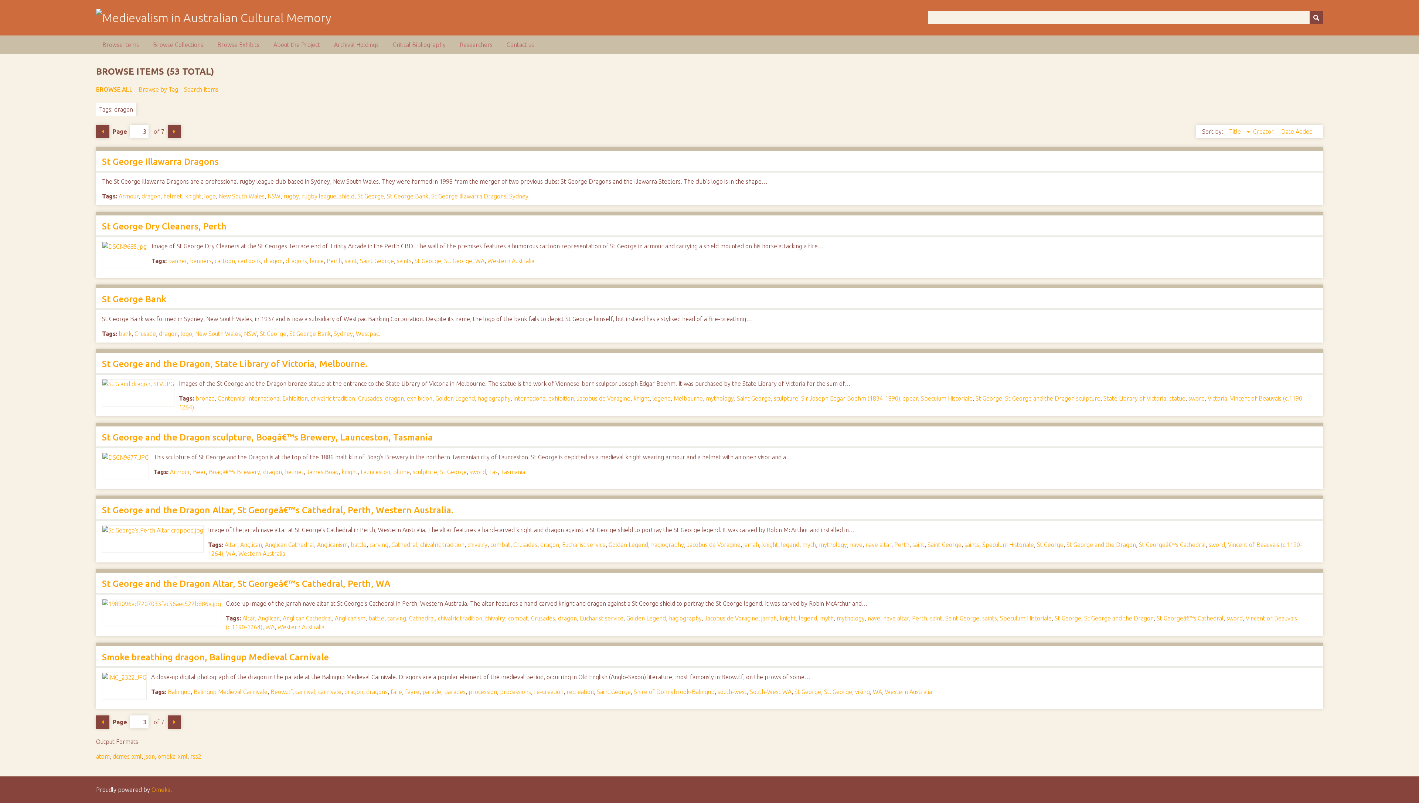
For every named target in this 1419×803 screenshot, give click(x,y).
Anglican (251, 544)
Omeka (161, 789)
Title (1235, 131)
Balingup (179, 691)
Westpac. (368, 333)
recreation (580, 691)
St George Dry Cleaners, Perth (164, 226)
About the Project (296, 44)
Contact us (520, 44)
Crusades (370, 398)
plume (401, 472)
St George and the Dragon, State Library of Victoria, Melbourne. (234, 364)
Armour (129, 196)
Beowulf (281, 691)
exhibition (419, 398)
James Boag (322, 472)
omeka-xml (172, 756)
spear (910, 398)
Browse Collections (178, 44)
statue (1177, 398)
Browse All (114, 89)
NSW (274, 196)
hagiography (494, 398)
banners (201, 261)
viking (862, 691)
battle (359, 544)
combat (500, 544)
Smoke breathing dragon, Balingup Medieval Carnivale (215, 657)
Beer (199, 472)
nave (856, 544)
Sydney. (519, 196)
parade (431, 691)
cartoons (249, 261)
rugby (291, 196)
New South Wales (242, 196)
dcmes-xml (127, 756)
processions (515, 691)
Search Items (201, 89)
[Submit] (1316, 17)
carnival (305, 691)
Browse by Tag (158, 89)
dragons (296, 261)
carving (379, 544)
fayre (412, 691)
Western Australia (510, 261)
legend (662, 398)
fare (396, 691)
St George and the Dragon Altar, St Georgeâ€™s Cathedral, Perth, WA (246, 584)
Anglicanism (332, 544)
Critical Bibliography (419, 44)
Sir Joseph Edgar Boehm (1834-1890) (850, 398)
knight (193, 196)
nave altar (878, 544)
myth (809, 544)
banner (177, 261)
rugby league (319, 196)
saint (351, 261)
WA (479, 261)
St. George (458, 261)
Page (120, 131)
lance (317, 261)
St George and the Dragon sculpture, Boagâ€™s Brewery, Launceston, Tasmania (267, 437)
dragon (151, 196)
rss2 (195, 756)
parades (455, 691)
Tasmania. (514, 472)
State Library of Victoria (1134, 398)
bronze (205, 398)
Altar (231, 544)
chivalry (477, 544)
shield (346, 196)
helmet (172, 196)
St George (370, 196)
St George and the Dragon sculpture (1052, 398)
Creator (1264, 131)
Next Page (174, 131)
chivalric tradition (333, 398)
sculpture (786, 398)
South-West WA (771, 691)
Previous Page (102, 131)
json (149, 756)
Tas (493, 472)
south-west (732, 691)
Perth (334, 261)
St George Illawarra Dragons (160, 162)
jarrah (751, 544)
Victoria (1217, 398)
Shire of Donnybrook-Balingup (674, 691)
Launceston (375, 472)
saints (404, 261)
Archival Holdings (356, 44)
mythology (720, 398)
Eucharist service (584, 544)
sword (1196, 398)
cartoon (225, 261)
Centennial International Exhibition (263, 398)
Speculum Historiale (947, 398)
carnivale (329, 691)
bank (125, 333)
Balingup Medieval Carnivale (231, 691)
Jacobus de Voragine (603, 398)
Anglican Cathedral (289, 544)
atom (103, 756)
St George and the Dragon (1101, 544)
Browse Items (120, 44)
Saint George (377, 261)
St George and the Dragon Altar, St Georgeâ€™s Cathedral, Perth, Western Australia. (277, 510)
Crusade (145, 333)
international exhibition (544, 398)
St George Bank (407, 196)
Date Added (1297, 131)
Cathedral (404, 544)
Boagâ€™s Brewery (234, 472)
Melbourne (688, 398)
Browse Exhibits (238, 44)
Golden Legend (455, 398)
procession (483, 691)
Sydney (343, 333)
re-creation (549, 691)
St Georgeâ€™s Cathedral (1172, 544)
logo (210, 196)
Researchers (476, 44)
